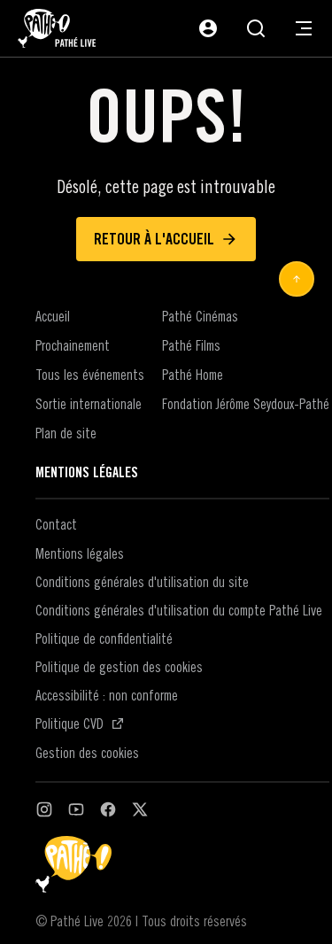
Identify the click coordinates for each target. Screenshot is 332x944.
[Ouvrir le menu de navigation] (303, 28)
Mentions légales (79, 553)
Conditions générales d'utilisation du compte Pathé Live (178, 610)
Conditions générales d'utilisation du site (142, 582)
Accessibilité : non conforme (106, 695)
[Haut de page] (296, 279)
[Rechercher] (255, 28)
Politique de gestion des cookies (119, 667)
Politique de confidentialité (104, 638)
